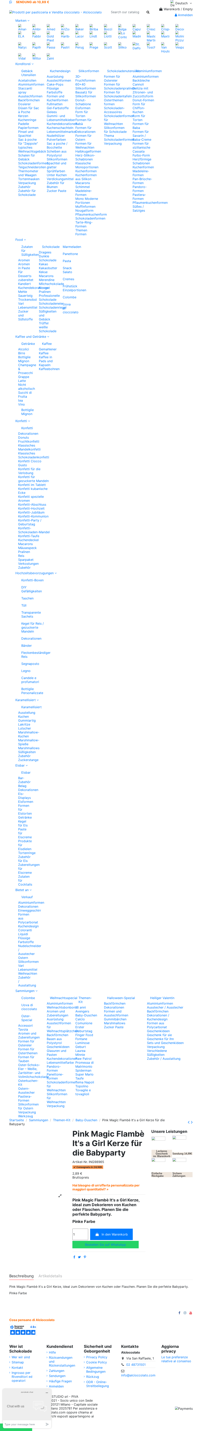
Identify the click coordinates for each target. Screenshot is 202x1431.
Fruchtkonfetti (28, 441)
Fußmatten (55, 104)
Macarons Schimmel (82, 185)
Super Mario (84, 1074)
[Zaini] (51, 56)
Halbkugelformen (88, 151)
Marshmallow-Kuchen (28, 734)
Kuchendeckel (28, 540)
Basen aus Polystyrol (54, 1041)
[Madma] (137, 34)
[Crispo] (165, 27)
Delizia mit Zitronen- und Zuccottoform (143, 92)
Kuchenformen (86, 171)
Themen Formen (81, 232)
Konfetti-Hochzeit (31, 508)
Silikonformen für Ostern (28, 1106)
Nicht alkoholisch (26, 387)
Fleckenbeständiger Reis (35, 655)
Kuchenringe (27, 120)
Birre (21, 353)
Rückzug (92, 1377)
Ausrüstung (55, 76)
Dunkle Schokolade (47, 258)
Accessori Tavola (25, 1027)
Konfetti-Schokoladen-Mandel (34, 530)
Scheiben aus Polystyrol (56, 153)
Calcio (80, 1019)
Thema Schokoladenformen (119, 137)
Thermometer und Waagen (28, 173)
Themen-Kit (85, 1000)
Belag (22, 786)
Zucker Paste (56, 191)
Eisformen (82, 108)
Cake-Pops (55, 84)
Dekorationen (28, 433)
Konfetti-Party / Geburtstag (29, 522)
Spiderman (83, 1070)
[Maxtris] (165, 34)
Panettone (68, 254)
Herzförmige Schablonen (142, 161)
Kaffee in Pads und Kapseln (46, 361)
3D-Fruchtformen (85, 78)
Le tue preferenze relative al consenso (176, 1359)
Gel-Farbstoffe (58, 108)
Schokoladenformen (33, 163)
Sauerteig (25, 296)
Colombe (68, 297)
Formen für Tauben (26, 1059)
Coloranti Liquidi (25, 932)
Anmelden (56, 1386)
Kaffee (47, 344)
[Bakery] (79, 27)
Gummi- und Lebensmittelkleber (61, 118)
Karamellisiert (25, 707)
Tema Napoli (84, 1082)
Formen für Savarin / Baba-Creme (142, 135)
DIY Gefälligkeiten (31, 589)
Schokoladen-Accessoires (114, 110)
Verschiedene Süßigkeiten (157, 1053)
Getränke (27, 344)
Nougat (44, 288)
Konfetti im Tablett (32, 485)
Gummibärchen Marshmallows (115, 1021)
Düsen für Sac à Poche (28, 110)
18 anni (80, 1007)
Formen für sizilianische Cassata (141, 147)
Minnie (80, 1055)
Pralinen (45, 292)
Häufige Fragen (60, 1381)
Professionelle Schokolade (49, 297)
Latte (22, 381)
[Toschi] (151, 45)
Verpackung (27, 183)
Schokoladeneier (51, 303)
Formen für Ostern (83, 137)
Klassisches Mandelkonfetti (29, 447)
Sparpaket (26, 560)
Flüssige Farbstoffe (54, 90)
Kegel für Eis (23, 823)
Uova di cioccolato (68, 308)
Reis (21, 556)
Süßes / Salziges (139, 208)
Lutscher (24, 728)
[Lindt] (94, 34)
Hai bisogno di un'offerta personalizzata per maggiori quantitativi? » (106, 1187)
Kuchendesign (59, 71)
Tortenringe (27, 853)
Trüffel (44, 323)
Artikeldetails (50, 1276)
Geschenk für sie (159, 1035)
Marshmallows (28, 748)
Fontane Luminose (82, 1041)
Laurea (80, 1051)
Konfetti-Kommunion (33, 516)
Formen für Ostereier (112, 78)
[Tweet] (79, 1257)
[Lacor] (79, 34)
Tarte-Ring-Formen (84, 224)
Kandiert (24, 284)
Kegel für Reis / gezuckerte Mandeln (32, 627)
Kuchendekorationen (62, 124)
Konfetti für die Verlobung (29, 471)
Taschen (27, 598)
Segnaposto (30, 664)
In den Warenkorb (115, 1234)
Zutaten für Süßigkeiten (27, 251)
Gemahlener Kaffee (48, 351)
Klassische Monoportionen (86, 165)
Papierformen (28, 128)
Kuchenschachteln (60, 128)
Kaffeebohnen (49, 369)
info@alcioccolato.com (138, 1375)
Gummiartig (27, 720)
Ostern (23, 958)
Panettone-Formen (55, 1076)
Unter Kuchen (57, 175)
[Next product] (192, 1122)
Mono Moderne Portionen (86, 201)
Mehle (22, 292)
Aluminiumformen (31, 84)
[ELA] (22, 34)
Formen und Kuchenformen (57, 98)
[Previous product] (189, 1122)
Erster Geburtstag (83, 1029)
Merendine (46, 280)
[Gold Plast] (51, 36)
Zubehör (24, 187)
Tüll (23, 605)
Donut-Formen (143, 100)
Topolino (81, 1086)
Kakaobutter (48, 268)
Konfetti (27, 428)
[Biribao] (94, 27)
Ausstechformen (30, 96)
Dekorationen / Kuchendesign (158, 1017)
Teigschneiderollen (32, 167)
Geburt (80, 1047)
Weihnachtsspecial (59, 998)
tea (20, 400)
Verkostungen (28, 564)
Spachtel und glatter (56, 165)
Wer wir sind (21, 1357)
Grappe (23, 377)
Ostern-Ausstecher (26, 1090)
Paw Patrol (83, 1059)
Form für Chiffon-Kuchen (139, 108)
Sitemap (18, 1362)
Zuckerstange (28, 760)
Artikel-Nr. (80, 1162)
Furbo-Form (141, 155)
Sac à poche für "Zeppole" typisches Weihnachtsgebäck (32, 145)
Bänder (26, 646)
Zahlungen (56, 1371)
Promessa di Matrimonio (84, 1064)
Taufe (79, 1078)
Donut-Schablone (83, 102)
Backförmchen (29, 100)
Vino (21, 404)
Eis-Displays (24, 796)
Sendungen (57, 1376)
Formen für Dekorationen (85, 130)
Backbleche (141, 80)
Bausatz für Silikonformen (85, 94)
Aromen (24, 260)
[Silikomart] (122, 45)
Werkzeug (25, 1116)
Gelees (52, 112)
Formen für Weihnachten (84, 145)
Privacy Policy (96, 1357)
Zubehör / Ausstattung (163, 1059)
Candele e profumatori (30, 680)
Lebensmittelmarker (61, 132)
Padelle (23, 124)
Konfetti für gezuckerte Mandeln (33, 479)
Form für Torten (81, 114)
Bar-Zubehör (24, 780)
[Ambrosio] (36, 27)
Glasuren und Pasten (56, 1053)
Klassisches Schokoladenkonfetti (33, 455)
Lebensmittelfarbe (60, 1062)
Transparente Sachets (31, 614)
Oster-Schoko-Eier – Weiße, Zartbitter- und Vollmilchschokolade (33, 1071)
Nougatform (84, 210)
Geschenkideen (58, 1047)
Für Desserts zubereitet (25, 276)
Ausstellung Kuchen (26, 714)
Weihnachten (27, 973)
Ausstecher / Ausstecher (165, 1007)
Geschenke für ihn (160, 1039)
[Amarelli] (22, 27)
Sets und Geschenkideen (165, 1043)
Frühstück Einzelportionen (68, 288)
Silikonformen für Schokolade (115, 130)
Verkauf (25, 897)
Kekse (43, 272)
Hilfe (52, 1352)
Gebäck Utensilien (28, 73)
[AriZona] (65, 27)
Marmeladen (68, 247)
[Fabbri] (36, 34)
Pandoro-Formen (140, 189)
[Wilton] (36, 56)
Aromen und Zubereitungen (29, 1035)
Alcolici (23, 349)
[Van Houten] (165, 47)
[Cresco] (151, 27)
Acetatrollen (27, 80)
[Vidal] (22, 56)
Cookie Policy (96, 1362)
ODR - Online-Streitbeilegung (97, 1384)
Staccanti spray (25, 90)
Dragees (45, 252)
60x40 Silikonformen (85, 86)
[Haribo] (65, 34)
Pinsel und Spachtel (25, 134)
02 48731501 (136, 1365)
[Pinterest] (85, 1257)
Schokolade (48, 247)
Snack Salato (67, 270)
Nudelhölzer (56, 136)
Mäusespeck (27, 548)
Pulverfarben (56, 139)
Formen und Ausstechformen (116, 1013)
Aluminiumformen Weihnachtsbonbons (62, 1005)
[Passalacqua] (51, 45)
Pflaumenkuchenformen (150, 203)
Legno (26, 671)
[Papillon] (36, 45)
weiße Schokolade (47, 329)
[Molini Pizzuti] (179, 36)
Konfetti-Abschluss (32, 504)
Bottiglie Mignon (24, 359)
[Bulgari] (122, 27)
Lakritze (24, 724)
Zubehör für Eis (24, 859)
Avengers (82, 1011)
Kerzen (23, 116)
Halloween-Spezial (121, 998)
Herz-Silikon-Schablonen (85, 157)
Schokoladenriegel (52, 307)
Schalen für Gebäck (26, 157)
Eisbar (25, 772)
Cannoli (138, 84)
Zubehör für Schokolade (27, 193)
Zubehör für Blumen (55, 185)
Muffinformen (85, 206)
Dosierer (24, 104)
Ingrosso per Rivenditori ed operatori (22, 1377)
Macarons (46, 276)
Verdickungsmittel (60, 179)
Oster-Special (26, 1018)
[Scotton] (108, 45)
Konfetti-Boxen (32, 580)
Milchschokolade (51, 284)
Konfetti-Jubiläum (31, 512)
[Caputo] (137, 27)
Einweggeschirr (29, 910)
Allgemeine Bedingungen (96, 1369)
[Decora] (179, 27)
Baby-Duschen (86, 1015)
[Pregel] (94, 45)
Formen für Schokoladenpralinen (119, 86)
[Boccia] (108, 27)
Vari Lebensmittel (27, 305)
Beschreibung (21, 1276)
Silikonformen (57, 159)
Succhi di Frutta (25, 394)
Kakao (43, 264)
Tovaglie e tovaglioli (83, 1092)
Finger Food (84, 1035)
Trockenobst (27, 299)
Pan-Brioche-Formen (142, 181)
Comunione (83, 1023)
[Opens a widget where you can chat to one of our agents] (27, 1408)
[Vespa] (179, 45)
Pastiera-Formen (139, 197)
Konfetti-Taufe (28, 536)
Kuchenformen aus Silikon (86, 177)
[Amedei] (51, 27)
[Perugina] (79, 45)
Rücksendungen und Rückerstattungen (62, 1361)
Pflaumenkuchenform (91, 214)
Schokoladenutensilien (117, 71)
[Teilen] (74, 1257)
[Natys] (22, 45)
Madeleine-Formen (83, 193)
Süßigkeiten (27, 752)
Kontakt (17, 1368)
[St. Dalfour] (137, 46)
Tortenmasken (28, 179)
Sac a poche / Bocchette (57, 145)
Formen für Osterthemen (27, 1051)
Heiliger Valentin (162, 998)
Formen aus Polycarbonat (157, 1025)
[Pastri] (65, 45)
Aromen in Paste (24, 266)
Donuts (23, 437)
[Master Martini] (151, 36)
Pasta (67, 261)
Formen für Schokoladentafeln (118, 94)
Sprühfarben (56, 171)
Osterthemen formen (113, 102)
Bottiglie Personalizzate (32, 691)
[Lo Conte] (122, 35)
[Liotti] (108, 34)
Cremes (68, 279)
